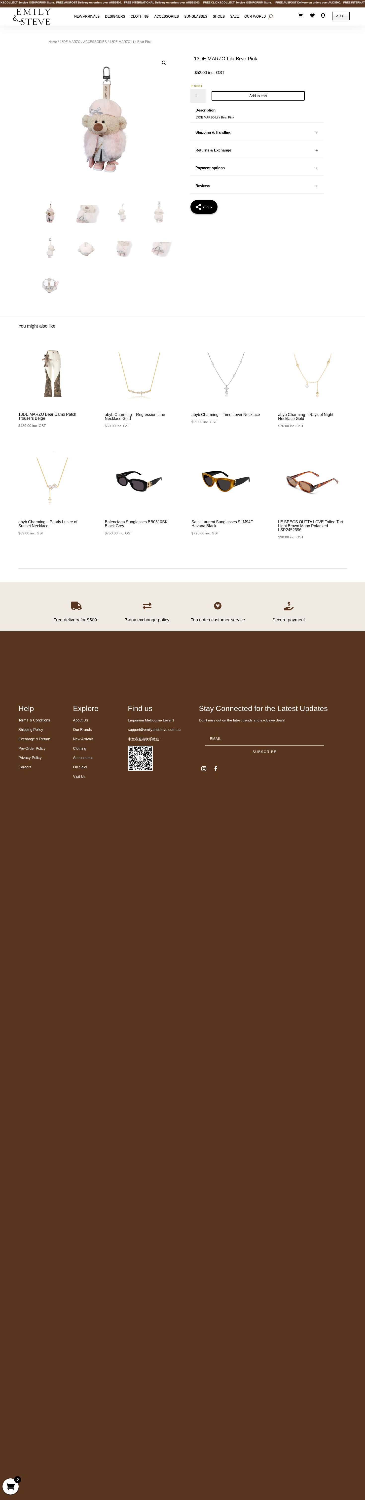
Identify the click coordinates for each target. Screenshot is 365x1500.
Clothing (140, 17)
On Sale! (80, 767)
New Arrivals (87, 17)
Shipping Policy (30, 729)
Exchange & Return (34, 739)
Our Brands (82, 729)
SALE (234, 17)
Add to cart (258, 96)
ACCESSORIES (95, 42)
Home (52, 42)
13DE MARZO (70, 42)
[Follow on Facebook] (216, 769)
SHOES (219, 17)
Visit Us (79, 776)
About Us (80, 720)
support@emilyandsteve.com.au (154, 729)
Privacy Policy (30, 757)
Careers (25, 767)
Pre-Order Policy (32, 748)
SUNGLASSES (195, 17)
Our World (255, 17)
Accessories (166, 17)
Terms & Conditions (34, 720)
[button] (164, 62)
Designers (115, 17)
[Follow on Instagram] (204, 769)
